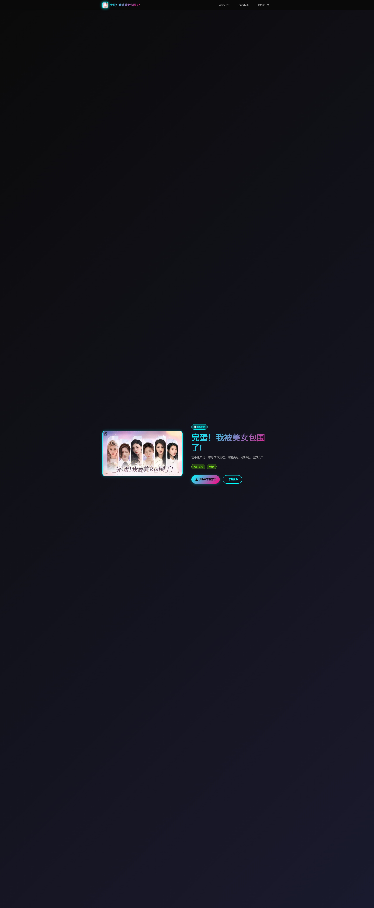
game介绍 (224, 5)
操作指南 (244, 5)
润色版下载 (263, 5)
